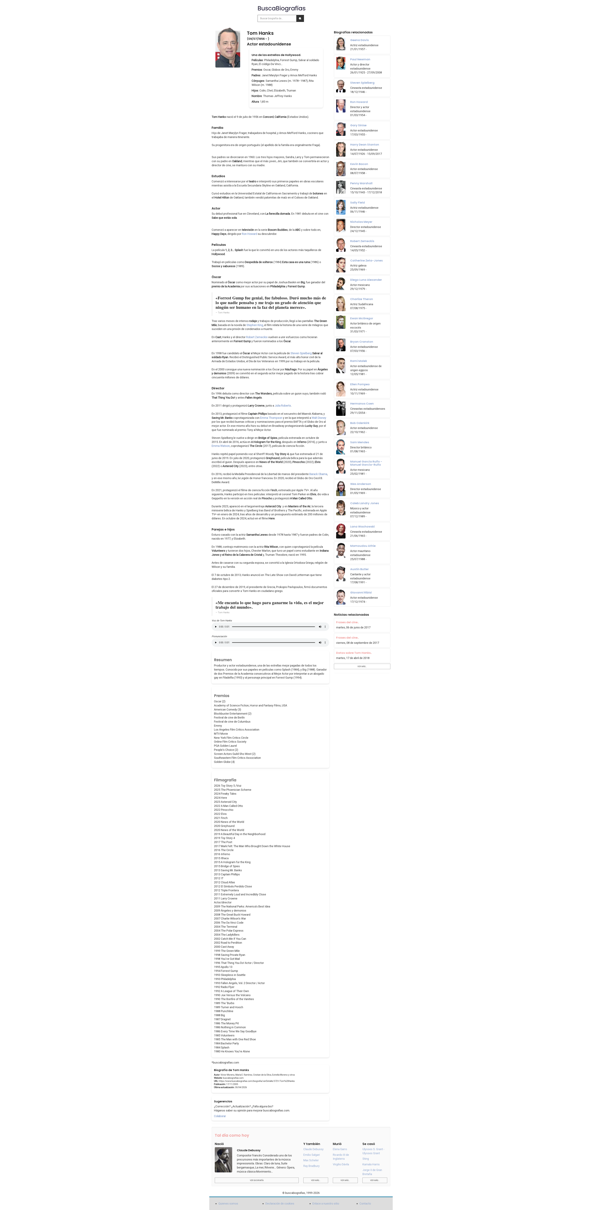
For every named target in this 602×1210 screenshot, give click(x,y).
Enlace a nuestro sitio (325, 1203)
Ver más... (362, 666)
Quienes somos (228, 1203)
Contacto (365, 1203)
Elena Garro (340, 1149)
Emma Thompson (271, 417)
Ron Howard (249, 233)
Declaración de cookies (279, 1203)
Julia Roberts (283, 405)
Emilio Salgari (311, 1154)
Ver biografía (257, 1180)
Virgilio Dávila (341, 1164)
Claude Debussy (313, 1149)
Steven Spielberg (301, 353)
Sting (365, 1158)
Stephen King (254, 325)
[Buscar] (300, 18)
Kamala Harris (371, 1164)
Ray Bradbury (311, 1166)
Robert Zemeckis (257, 337)
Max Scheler (311, 1160)
